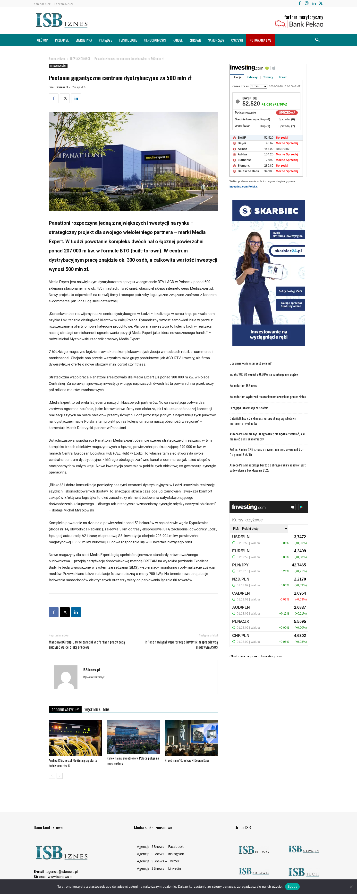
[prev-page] (52, 776)
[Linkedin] (314, 3)
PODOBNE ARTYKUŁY (65, 709)
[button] (317, 40)
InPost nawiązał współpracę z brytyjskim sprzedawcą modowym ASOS (181, 644)
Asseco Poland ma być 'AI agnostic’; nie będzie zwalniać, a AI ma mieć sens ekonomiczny (267, 436)
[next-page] (60, 776)
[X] (321, 3)
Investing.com (271, 656)
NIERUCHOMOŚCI (80, 58)
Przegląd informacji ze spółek (249, 407)
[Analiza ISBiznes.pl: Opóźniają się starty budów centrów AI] (75, 738)
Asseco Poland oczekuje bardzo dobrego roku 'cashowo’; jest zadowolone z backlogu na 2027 (268, 467)
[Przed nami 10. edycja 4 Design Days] (191, 738)
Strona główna (57, 58)
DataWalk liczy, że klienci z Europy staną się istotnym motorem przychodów (263, 421)
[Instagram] (306, 3)
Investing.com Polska (243, 186)
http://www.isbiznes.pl (93, 677)
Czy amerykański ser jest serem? (251, 363)
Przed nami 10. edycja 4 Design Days (187, 760)
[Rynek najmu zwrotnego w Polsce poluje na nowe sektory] (133, 737)
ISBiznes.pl (62, 87)
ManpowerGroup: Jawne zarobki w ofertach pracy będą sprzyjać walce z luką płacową (87, 644)
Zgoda (292, 886)
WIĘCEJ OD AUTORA (97, 709)
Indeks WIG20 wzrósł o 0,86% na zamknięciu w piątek (264, 374)
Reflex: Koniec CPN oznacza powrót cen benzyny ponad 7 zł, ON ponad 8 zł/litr (267, 452)
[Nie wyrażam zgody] (350, 886)
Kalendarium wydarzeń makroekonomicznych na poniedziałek (268, 396)
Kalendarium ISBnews (243, 385)
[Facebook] (299, 3)
